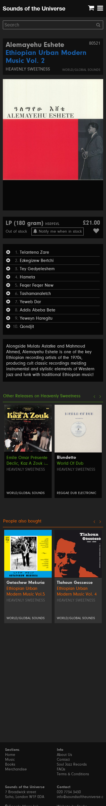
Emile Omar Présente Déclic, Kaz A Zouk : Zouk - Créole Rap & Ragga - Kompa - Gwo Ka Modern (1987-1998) (28, 460)
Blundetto (66, 457)
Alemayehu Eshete (35, 45)
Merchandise (16, 769)
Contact (63, 759)
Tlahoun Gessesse (75, 582)
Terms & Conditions (73, 774)
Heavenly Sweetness (28, 69)
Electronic (87, 493)
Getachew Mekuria (26, 582)
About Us (64, 755)
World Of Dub (70, 463)
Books (10, 764)
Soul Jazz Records (72, 764)
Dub (73, 493)
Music (10, 759)
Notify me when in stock (59, 231)
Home (10, 755)
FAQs (61, 769)
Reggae (63, 493)
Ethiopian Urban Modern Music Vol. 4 (77, 591)
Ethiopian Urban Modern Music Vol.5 (26, 591)
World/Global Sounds (81, 70)
